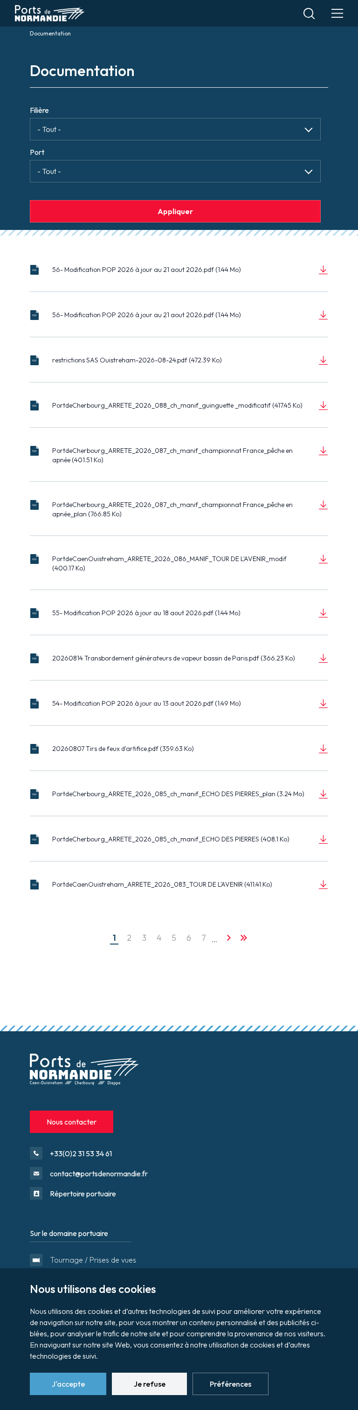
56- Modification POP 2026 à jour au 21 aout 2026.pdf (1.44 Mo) (146, 269)
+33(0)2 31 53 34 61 (81, 1153)
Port (37, 152)
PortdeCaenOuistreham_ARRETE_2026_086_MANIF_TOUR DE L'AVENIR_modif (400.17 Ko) (169, 563)
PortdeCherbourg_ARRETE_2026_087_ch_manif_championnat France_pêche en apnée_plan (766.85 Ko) (172, 509)
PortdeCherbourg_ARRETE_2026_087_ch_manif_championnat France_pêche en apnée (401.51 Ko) (172, 455)
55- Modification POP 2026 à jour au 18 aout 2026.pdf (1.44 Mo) (146, 613)
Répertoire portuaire (83, 1193)
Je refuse (149, 1384)
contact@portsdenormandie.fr (99, 1173)
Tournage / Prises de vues (89, 1259)
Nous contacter (71, 1121)
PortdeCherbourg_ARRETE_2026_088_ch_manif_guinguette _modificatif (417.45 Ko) (177, 405)
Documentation (50, 33)
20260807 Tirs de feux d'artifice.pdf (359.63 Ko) (123, 748)
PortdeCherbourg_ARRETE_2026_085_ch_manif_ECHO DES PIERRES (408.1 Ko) (170, 839)
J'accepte (68, 1384)
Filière (39, 110)
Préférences (230, 1384)
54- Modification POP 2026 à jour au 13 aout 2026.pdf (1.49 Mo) (146, 703)
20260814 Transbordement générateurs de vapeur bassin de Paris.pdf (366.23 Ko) (173, 658)
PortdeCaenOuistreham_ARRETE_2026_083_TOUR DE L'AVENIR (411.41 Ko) (162, 884)
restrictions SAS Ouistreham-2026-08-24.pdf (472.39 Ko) (137, 360)
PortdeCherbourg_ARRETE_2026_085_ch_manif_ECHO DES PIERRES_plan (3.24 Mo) (178, 794)
